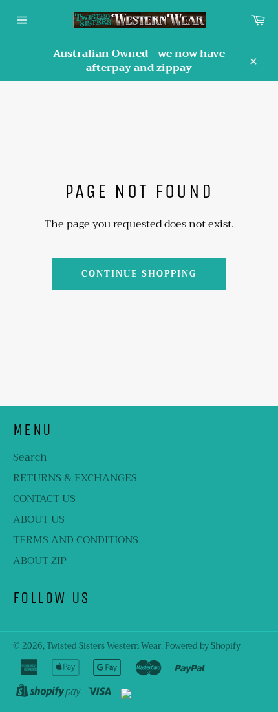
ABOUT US (39, 519)
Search (30, 457)
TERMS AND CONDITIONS (75, 540)
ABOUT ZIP (40, 561)
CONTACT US (44, 499)
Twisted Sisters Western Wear (104, 646)
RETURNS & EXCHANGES (75, 478)
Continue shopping (138, 273)
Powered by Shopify (203, 646)
